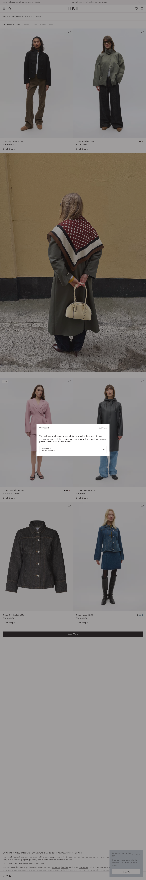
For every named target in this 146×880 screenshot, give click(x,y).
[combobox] (73, 449)
